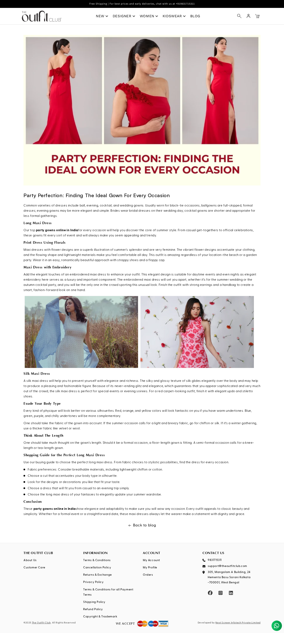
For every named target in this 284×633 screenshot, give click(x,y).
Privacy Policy (93, 582)
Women (147, 16)
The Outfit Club (41, 623)
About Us (30, 560)
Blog (195, 16)
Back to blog (144, 525)
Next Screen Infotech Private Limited (238, 623)
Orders (148, 574)
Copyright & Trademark (100, 616)
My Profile (150, 567)
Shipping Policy (94, 602)
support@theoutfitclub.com (227, 566)
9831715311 (215, 560)
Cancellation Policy (97, 567)
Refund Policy (93, 609)
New (100, 16)
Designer (122, 16)
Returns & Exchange (97, 574)
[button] (239, 16)
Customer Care (34, 567)
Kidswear (172, 16)
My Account (151, 560)
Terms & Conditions (97, 560)
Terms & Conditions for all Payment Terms (108, 592)
